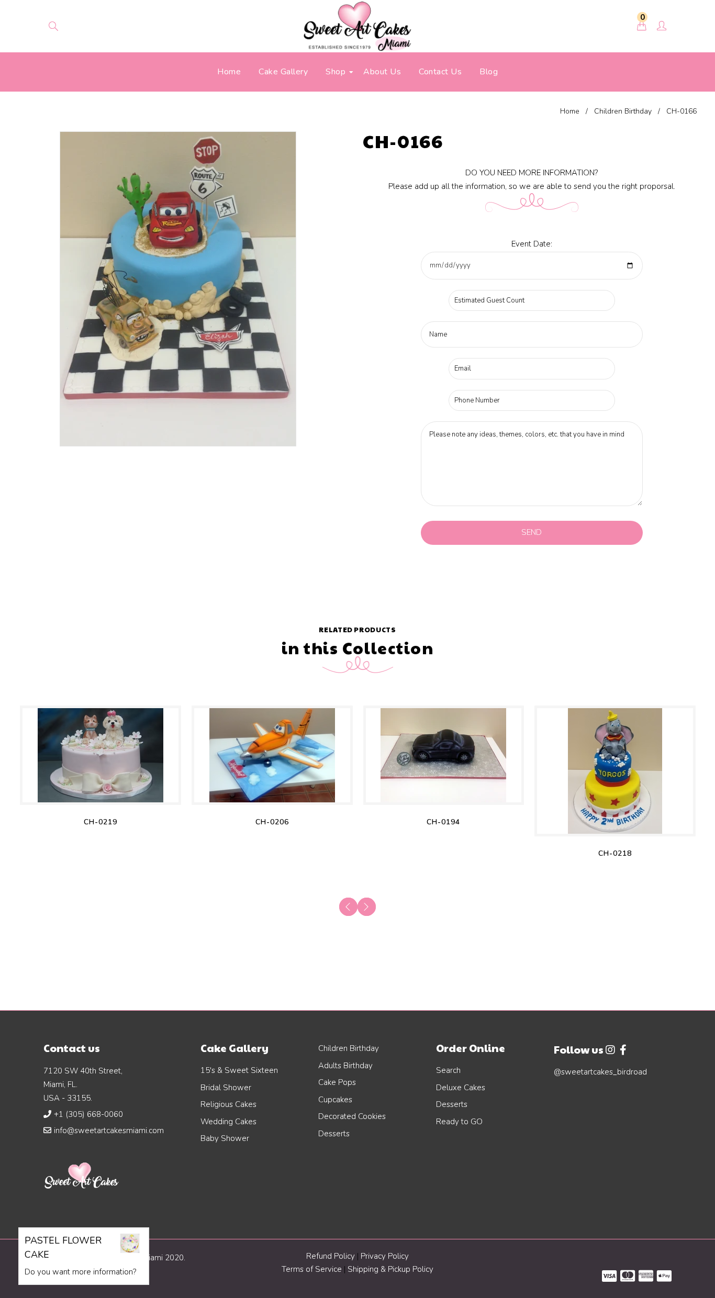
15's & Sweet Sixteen (239, 1070)
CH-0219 (100, 822)
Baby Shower (224, 1138)
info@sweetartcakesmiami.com (109, 1130)
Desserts (334, 1133)
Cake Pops (337, 1082)
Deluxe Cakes (460, 1087)
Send (531, 532)
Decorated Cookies (352, 1116)
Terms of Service (313, 1269)
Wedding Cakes (228, 1121)
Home (569, 111)
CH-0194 (443, 822)
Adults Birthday (345, 1065)
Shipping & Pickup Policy (390, 1269)
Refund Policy (330, 1256)
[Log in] (661, 26)
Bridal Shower (225, 1087)
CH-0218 (615, 853)
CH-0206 (272, 822)
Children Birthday (623, 111)
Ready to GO (459, 1121)
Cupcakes (335, 1099)
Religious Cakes (228, 1104)
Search (448, 1070)
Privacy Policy (385, 1256)
